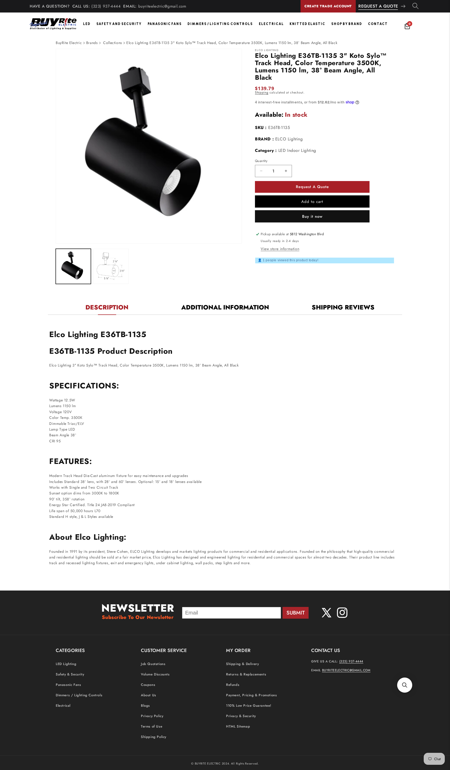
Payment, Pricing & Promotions (251, 695)
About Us (148, 695)
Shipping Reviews (343, 307)
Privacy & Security (241, 716)
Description (106, 307)
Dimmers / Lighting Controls (220, 24)
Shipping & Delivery (242, 664)
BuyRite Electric (69, 42)
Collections (112, 42)
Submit (295, 613)
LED (87, 24)
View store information (280, 248)
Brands (92, 42)
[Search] (415, 6)
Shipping (261, 92)
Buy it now (312, 216)
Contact (378, 24)
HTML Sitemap (238, 726)
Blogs (145, 705)
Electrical (271, 24)
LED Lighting (66, 664)
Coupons (148, 684)
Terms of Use (151, 726)
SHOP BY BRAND (346, 24)
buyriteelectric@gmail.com (162, 6)
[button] (404, 685)
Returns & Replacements (246, 674)
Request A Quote (378, 6)
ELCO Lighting (289, 139)
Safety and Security (119, 24)
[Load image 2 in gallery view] (111, 266)
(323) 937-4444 (106, 6)
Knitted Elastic (307, 24)
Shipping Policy (153, 737)
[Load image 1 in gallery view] (73, 266)
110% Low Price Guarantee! (248, 705)
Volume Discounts (155, 674)
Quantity (261, 160)
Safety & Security (70, 674)
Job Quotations (153, 664)
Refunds (232, 684)
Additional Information (225, 307)
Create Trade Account (328, 6)
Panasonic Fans (165, 24)
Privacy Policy (152, 716)
